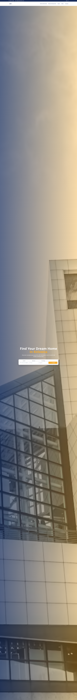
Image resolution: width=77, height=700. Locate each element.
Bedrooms (33, 360)
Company (66, 3)
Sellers (62, 3)
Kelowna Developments (52, 3)
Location (24, 360)
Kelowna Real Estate (43, 3)
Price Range (43, 360)
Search (53, 362)
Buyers (59, 3)
